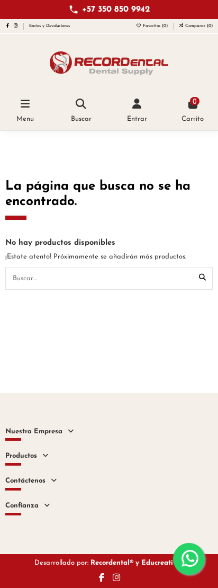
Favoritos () (155, 26)
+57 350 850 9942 (116, 9)
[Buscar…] (202, 278)
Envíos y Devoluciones (49, 26)
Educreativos (162, 562)
